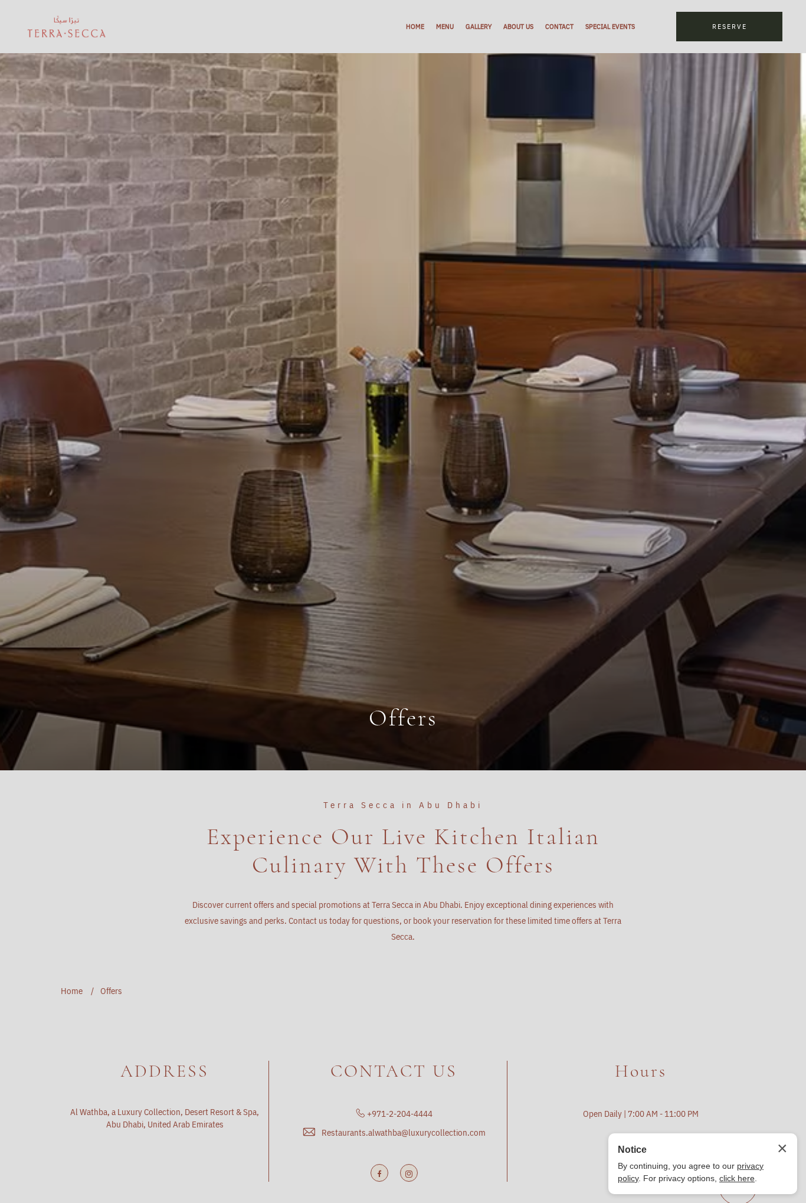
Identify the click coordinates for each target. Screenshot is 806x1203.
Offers (403, 718)
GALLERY (479, 26)
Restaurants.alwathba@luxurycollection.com (404, 1132)
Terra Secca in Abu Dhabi (403, 805)
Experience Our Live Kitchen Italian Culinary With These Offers (403, 850)
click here (737, 1178)
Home (72, 990)
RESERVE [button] (729, 26)
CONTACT (559, 26)
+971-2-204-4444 (400, 1113)
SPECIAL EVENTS (610, 26)
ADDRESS (164, 1071)
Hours (641, 1071)
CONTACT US (393, 1071)
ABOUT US (518, 26)
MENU (445, 26)
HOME (415, 26)
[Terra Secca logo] (66, 27)
